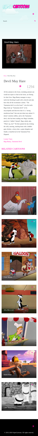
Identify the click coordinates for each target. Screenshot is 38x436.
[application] (19, 54)
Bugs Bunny (7, 141)
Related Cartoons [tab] (13, 148)
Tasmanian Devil (17, 141)
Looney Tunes (8, 139)
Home (5, 75)
